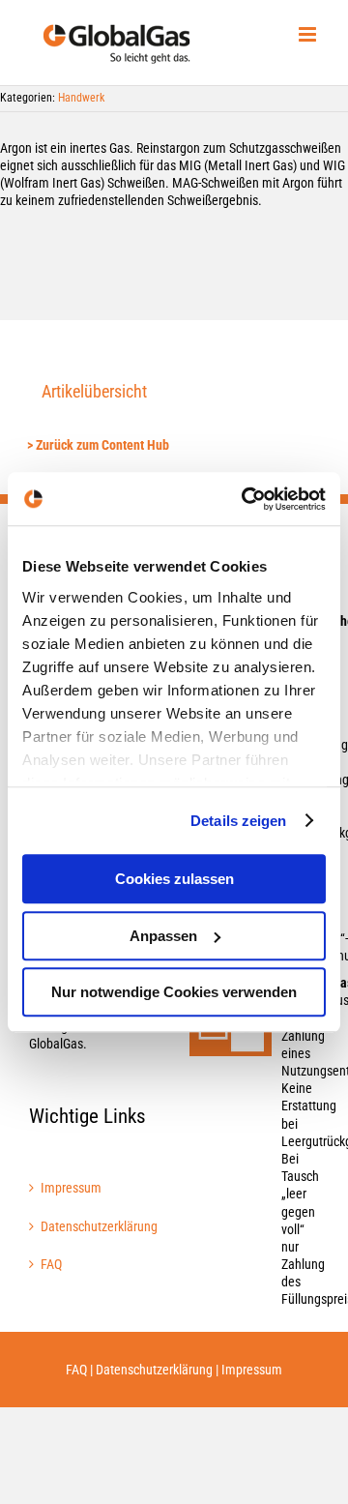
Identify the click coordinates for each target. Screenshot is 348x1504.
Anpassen (163, 936)
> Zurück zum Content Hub (98, 445)
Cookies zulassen (174, 878)
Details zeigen (238, 820)
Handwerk (81, 97)
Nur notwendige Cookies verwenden (174, 992)
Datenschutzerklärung (95, 1226)
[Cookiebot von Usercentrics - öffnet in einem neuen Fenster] (245, 499)
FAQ (51, 1264)
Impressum (71, 1187)
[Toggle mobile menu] (309, 34)
